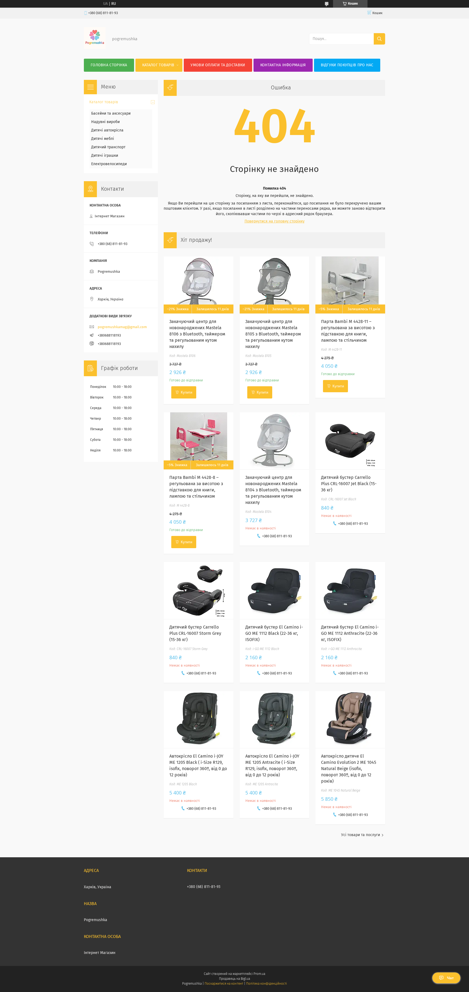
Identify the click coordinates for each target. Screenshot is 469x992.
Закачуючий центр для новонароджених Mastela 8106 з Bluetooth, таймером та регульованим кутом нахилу (197, 334)
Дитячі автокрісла (107, 130)
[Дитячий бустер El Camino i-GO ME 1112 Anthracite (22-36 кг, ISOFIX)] (350, 590)
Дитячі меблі (102, 139)
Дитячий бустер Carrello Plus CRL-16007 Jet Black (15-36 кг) (348, 483)
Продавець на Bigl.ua (234, 979)
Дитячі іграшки (104, 156)
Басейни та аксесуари (111, 113)
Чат (450, 978)
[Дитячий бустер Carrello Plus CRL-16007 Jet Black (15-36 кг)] (350, 440)
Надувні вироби (105, 122)
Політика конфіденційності (266, 983)
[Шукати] (379, 39)
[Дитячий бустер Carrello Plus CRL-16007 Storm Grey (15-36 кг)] (198, 590)
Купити (186, 392)
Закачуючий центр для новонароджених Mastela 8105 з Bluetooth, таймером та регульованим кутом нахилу (273, 334)
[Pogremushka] (95, 48)
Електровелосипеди (109, 164)
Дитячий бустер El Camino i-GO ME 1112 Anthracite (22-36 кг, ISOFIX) (350, 633)
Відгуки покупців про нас (347, 65)
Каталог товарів (158, 65)
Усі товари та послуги (360, 835)
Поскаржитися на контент (224, 983)
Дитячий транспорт (108, 147)
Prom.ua (259, 974)
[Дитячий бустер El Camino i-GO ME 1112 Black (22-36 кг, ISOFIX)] (274, 590)
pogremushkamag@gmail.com (122, 327)
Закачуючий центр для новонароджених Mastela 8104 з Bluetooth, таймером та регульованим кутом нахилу (273, 490)
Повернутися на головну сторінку (275, 221)
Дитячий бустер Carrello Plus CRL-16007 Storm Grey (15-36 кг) (195, 633)
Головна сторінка (109, 65)
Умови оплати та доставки (218, 65)
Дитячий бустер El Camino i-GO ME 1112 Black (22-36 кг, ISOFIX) (274, 633)
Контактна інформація (283, 65)
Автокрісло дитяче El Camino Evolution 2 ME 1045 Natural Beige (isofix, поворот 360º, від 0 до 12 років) (348, 768)
